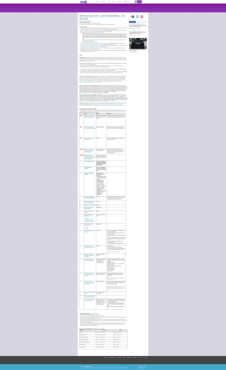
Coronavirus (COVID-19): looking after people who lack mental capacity (89, 282)
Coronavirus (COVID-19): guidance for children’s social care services (89, 255)
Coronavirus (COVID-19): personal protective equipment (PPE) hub (90, 274)
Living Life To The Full (89, 220)
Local (113, 1)
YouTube (95, 42)
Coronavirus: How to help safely (90, 205)
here (117, 29)
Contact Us (126, 1)
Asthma (87, 227)
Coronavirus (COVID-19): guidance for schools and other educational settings (90, 150)
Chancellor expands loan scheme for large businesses (89, 45)
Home (98, 1)
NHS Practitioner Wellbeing (90, 221)
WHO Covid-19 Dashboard (84, 315)
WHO (86, 218)
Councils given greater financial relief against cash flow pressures (91, 43)
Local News (119, 357)
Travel (124, 357)
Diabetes (87, 228)
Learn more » (131, 367)
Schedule (103, 1)
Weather (129, 357)
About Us (119, 1)
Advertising (134, 357)
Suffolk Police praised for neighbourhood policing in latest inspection (137, 26)
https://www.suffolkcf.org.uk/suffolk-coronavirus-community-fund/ (90, 82)
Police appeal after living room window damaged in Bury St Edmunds (137, 33)
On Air (108, 1)
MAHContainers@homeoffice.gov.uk (85, 92)
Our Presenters (112, 357)
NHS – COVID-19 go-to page (90, 161)
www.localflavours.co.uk (113, 100)
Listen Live (145, 357)
